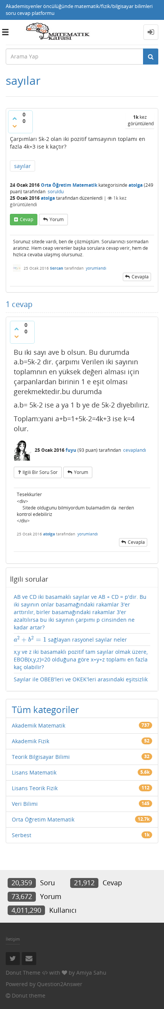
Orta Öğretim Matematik (69, 185)
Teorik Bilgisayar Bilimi (41, 756)
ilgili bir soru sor (40, 472)
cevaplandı (134, 450)
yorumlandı (96, 268)
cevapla (140, 276)
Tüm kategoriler (45, 709)
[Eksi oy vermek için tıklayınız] (14, 126)
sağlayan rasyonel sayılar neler (70, 640)
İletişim (13, 939)
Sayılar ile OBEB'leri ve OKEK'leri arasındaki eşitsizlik (81, 679)
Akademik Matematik (38, 725)
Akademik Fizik (30, 741)
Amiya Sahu (91, 972)
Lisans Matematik (34, 772)
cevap (26, 219)
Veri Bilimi (25, 803)
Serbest (21, 835)
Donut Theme (23, 972)
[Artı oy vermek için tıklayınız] (14, 118)
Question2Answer (59, 984)
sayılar (22, 166)
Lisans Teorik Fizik (35, 788)
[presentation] (30, 639)
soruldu (56, 191)
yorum (57, 219)
